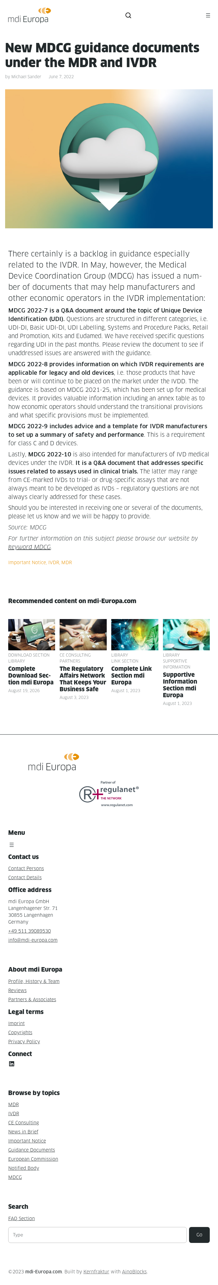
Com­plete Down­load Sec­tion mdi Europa (31, 675)
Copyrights (20, 1032)
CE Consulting (75, 655)
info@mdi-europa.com (33, 940)
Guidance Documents (31, 1150)
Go (199, 1235)
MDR (66, 562)
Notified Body (23, 1168)
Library (16, 661)
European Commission (33, 1159)
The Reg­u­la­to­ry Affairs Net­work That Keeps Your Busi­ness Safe (83, 679)
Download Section (29, 655)
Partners (70, 661)
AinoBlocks (134, 1271)
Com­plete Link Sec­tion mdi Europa (131, 675)
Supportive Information (176, 664)
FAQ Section (21, 1218)
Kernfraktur (96, 1271)
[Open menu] (208, 15)
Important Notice (27, 562)
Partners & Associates (32, 999)
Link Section (125, 661)
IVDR (53, 562)
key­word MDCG (29, 547)
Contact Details (25, 877)
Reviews (17, 990)
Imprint (16, 1023)
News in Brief (23, 1132)
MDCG (15, 1177)
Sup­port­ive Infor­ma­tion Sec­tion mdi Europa (180, 685)
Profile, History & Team (34, 981)
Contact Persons (26, 868)
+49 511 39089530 (29, 931)
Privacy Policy (24, 1041)
